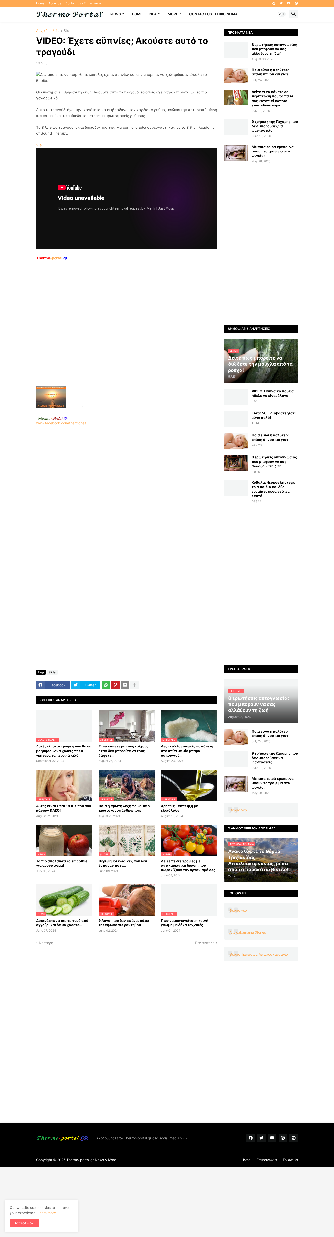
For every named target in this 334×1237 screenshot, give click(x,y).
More (173, 14)
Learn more (47, 1213)
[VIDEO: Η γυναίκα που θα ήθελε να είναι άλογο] (236, 397)
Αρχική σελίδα (48, 31)
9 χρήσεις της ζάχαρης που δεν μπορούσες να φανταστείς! (275, 125)
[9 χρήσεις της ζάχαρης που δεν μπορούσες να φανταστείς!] (236, 127)
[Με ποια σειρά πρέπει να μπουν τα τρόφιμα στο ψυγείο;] (236, 153)
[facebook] (273, 3)
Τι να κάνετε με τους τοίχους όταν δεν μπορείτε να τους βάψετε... (123, 750)
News (115, 14)
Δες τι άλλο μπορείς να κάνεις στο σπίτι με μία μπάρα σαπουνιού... (187, 750)
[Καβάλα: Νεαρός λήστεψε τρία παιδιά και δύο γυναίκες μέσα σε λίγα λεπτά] (236, 488)
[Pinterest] (115, 685)
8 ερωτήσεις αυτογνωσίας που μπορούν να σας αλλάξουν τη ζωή (274, 48)
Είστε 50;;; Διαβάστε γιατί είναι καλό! (274, 415)
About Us (55, 3)
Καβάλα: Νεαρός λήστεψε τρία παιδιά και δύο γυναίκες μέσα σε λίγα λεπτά (273, 489)
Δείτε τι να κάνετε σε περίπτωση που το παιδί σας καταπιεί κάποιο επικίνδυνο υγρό (272, 98)
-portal (51, 258)
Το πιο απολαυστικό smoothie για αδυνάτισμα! (61, 863)
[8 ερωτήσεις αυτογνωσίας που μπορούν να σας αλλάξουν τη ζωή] (236, 50)
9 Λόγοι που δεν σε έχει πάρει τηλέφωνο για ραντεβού (124, 922)
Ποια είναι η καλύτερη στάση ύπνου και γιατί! (271, 72)
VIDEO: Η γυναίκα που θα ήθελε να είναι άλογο (273, 393)
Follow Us (290, 1160)
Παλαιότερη (204, 943)
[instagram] (283, 1138)
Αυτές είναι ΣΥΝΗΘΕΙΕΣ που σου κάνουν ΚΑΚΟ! (63, 808)
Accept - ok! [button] (24, 1223)
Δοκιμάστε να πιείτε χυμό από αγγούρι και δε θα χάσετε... (62, 922)
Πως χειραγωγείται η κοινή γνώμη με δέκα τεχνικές (184, 922)
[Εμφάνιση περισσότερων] (134, 685)
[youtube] (288, 3)
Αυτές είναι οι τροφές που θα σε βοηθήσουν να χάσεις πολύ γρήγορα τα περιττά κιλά (63, 750)
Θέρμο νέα (238, 810)
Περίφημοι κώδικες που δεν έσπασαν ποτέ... (123, 863)
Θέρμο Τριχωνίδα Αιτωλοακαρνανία (258, 954)
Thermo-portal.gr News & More (91, 1160)
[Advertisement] (120, 334)
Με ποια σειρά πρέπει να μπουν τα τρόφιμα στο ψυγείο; (273, 151)
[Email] (125, 685)
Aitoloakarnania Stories (247, 932)
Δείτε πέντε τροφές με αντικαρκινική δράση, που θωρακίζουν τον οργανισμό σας (188, 865)
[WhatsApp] (106, 685)
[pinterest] (296, 3)
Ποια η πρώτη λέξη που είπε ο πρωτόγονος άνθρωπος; (124, 808)
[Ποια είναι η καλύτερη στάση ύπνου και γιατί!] (236, 75)
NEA (152, 14)
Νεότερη (46, 943)
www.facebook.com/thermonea (61, 423)
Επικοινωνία (267, 1160)
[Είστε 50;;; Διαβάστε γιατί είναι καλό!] (236, 419)
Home (40, 3)
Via (39, 145)
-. (52, 418)
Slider (68, 31)
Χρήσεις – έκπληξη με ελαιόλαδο (179, 808)
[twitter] (281, 3)
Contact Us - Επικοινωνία (83, 3)
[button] (282, 14)
